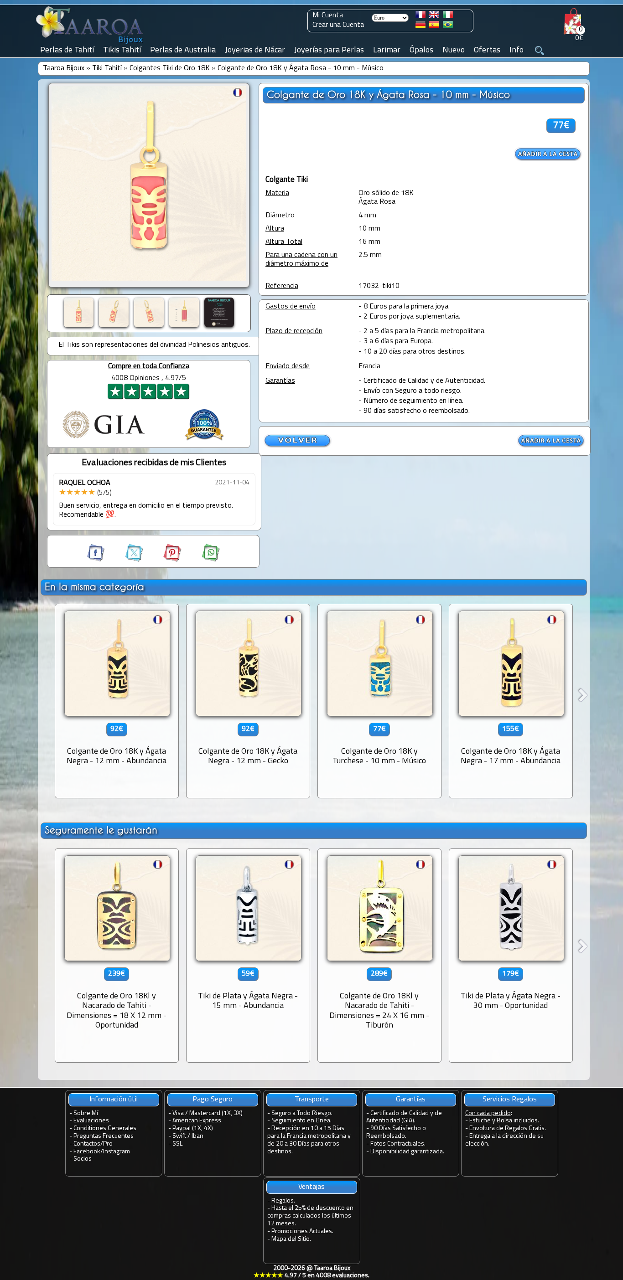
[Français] (420, 16)
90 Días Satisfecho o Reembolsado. (396, 1132)
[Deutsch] (420, 26)
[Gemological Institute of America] (103, 439)
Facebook (86, 1151)
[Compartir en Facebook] (97, 560)
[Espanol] (434, 26)
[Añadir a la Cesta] (548, 154)
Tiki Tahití (107, 68)
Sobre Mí (85, 1113)
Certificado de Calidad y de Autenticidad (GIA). (404, 1117)
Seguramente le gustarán (101, 830)
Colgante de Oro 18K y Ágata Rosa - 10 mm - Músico (301, 68)
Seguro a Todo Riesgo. (301, 1113)
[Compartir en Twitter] (126, 560)
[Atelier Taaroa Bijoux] (90, 44)
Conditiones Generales (104, 1128)
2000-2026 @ (311, 1272)
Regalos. (283, 1201)
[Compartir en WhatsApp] (201, 560)
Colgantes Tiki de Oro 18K (170, 68)
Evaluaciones (91, 1120)
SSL (177, 1144)
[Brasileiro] (448, 26)
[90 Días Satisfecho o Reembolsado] (204, 441)
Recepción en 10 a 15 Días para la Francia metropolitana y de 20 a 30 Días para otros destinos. (309, 1140)
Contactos (86, 1144)
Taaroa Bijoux (63, 68)
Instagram (116, 1151)
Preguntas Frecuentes (103, 1136)
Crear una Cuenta (338, 25)
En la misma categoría (94, 586)
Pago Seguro (212, 1099)
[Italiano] (448, 16)
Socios (82, 1159)
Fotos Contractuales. (398, 1144)
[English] (434, 16)
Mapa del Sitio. (291, 1239)
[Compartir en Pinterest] (164, 560)
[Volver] (298, 446)
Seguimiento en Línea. (301, 1120)
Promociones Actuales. (302, 1231)
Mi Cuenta (327, 15)
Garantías (411, 1099)
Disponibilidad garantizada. (407, 1151)
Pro (108, 1144)
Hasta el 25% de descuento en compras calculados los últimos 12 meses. (310, 1216)
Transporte (312, 1099)
